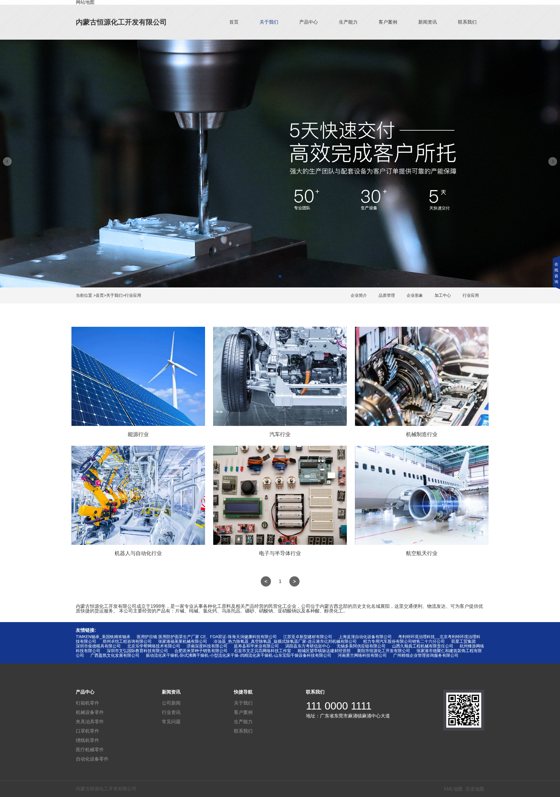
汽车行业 (280, 434)
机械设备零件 (90, 712)
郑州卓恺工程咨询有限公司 (127, 641)
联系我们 (467, 22)
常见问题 (171, 721)
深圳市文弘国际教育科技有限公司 (137, 650)
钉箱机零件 (87, 703)
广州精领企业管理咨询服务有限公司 (426, 655)
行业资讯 (171, 712)
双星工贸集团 (463, 641)
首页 (234, 22)
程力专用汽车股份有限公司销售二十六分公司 (404, 641)
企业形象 (415, 295)
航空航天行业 (422, 553)
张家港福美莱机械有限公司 (182, 641)
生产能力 (348, 22)
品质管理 (387, 295)
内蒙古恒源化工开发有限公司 (121, 22)
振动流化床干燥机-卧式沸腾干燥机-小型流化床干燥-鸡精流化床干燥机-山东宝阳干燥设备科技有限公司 (238, 655)
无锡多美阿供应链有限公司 (361, 646)
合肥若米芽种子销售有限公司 (201, 650)
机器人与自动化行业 (138, 553)
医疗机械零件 (90, 749)
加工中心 (443, 295)
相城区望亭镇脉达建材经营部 (324, 650)
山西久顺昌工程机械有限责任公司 (422, 646)
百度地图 (475, 789)
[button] (280, 276)
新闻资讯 (427, 22)
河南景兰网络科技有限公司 (362, 655)
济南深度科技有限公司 (207, 646)
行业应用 (133, 295)
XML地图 (453, 789)
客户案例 (388, 22)
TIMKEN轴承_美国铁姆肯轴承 (103, 636)
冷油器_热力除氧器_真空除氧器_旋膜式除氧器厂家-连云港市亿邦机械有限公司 (285, 641)
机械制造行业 (422, 434)
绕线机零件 (87, 740)
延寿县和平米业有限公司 (256, 646)
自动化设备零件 (92, 758)
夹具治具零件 (90, 721)
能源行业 (138, 434)
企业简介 (359, 295)
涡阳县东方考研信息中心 (307, 646)
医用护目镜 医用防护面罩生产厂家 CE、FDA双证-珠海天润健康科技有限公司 (207, 636)
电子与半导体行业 (280, 553)
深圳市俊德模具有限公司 (98, 646)
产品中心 (308, 22)
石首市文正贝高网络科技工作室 (262, 650)
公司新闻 (171, 703)
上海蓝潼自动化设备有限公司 (365, 636)
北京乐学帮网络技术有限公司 (153, 646)
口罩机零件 (87, 730)
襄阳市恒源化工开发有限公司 (383, 650)
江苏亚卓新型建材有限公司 (307, 636)
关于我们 (269, 22)
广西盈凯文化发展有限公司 (114, 655)
